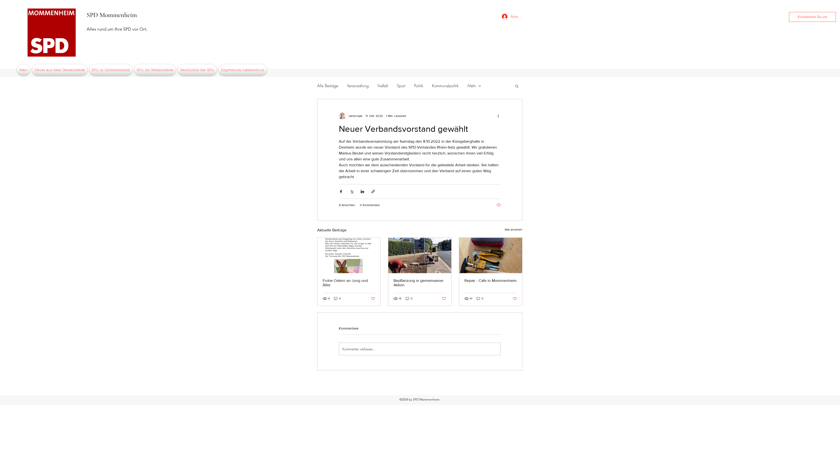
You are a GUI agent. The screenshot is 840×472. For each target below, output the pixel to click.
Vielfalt (382, 85)
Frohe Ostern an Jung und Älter (345, 282)
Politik (418, 85)
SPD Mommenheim (112, 15)
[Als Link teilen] (373, 191)
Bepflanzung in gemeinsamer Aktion (419, 282)
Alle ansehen (513, 229)
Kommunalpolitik (445, 85)
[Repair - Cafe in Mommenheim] (490, 255)
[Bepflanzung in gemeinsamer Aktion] (419, 255)
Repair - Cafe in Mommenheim (490, 280)
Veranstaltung (358, 85)
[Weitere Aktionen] (498, 115)
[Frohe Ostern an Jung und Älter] (348, 255)
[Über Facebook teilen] (341, 191)
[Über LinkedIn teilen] (362, 191)
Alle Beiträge (327, 85)
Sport (401, 85)
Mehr (471, 85)
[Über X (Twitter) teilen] (352, 191)
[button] (517, 86)
